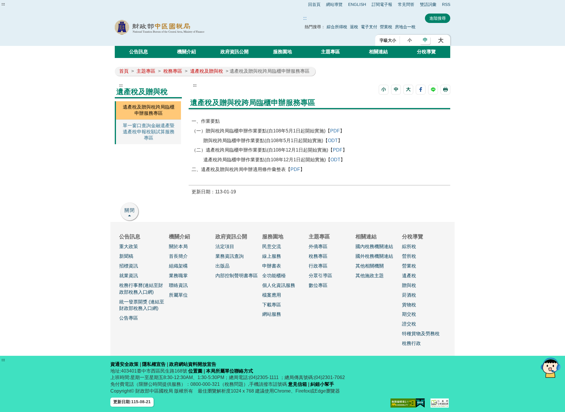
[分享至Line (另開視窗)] (433, 89)
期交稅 (409, 314)
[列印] (445, 89)
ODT (333, 140)
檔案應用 (271, 295)
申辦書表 (271, 265)
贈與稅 (409, 285)
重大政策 (128, 246)
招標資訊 (128, 265)
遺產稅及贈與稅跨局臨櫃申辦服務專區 (149, 110)
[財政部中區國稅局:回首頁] (182, 27)
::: (3, 4)
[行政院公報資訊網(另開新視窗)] (440, 403)
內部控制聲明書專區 (236, 275)
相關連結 (378, 51)
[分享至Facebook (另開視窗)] (421, 89)
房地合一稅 (405, 26)
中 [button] (425, 39)
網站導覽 (334, 4)
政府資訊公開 (234, 51)
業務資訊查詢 (229, 256)
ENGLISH (357, 4)
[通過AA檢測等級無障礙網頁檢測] (403, 403)
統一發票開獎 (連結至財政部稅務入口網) (141, 305)
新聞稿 (126, 256)
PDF (335, 130)
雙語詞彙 (428, 4)
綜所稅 (409, 246)
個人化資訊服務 (278, 285)
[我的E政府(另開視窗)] (420, 403)
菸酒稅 (409, 295)
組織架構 (178, 265)
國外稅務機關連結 (374, 256)
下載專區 (271, 304)
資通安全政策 (124, 364)
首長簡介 (178, 256)
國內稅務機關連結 (374, 246)
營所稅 (409, 256)
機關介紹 (186, 51)
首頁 (124, 71)
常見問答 (406, 4)
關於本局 (178, 246)
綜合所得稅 (337, 26)
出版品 (222, 265)
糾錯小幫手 (322, 384)
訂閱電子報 (382, 4)
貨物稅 (409, 304)
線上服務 (271, 256)
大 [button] (440, 40)
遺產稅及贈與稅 (206, 71)
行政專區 (318, 265)
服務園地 (282, 51)
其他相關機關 (369, 265)
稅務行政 (411, 343)
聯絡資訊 (178, 285)
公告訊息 (138, 51)
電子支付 (369, 26)
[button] (383, 89)
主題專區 (330, 51)
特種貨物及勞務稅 (421, 333)
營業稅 (386, 26)
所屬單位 (178, 295)
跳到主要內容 (15, 4)
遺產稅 (409, 275)
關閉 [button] (129, 210)
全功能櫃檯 (274, 275)
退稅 (354, 26)
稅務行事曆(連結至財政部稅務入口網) (141, 289)
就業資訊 (128, 275)
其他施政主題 (369, 275)
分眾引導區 (320, 275)
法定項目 (224, 246)
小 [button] (410, 40)
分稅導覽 (426, 51)
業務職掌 (178, 275)
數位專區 (318, 285)
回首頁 (314, 4)
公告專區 (128, 317)
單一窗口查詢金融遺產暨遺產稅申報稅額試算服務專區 (149, 131)
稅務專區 (172, 71)
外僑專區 (318, 246)
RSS (446, 4)
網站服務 (271, 314)
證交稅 (409, 323)
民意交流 (271, 246)
